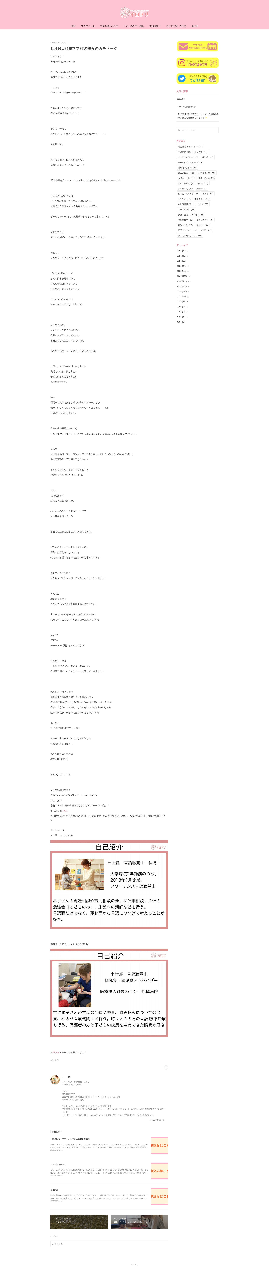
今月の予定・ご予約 (176, 26)
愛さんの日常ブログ (190, 235)
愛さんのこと (205, 219)
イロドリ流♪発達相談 (186, 106)
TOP (73, 26)
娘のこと (203, 225)
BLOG (195, 26)
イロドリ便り (186, 209)
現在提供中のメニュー (190, 146)
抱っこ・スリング (188, 193)
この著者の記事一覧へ (157, 1120)
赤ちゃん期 (185, 188)
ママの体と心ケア (109, 26)
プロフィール (88, 26)
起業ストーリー (187, 230)
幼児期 (207, 193)
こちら (65, 810)
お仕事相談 (185, 204)
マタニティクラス (58, 1164)
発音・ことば (206, 178)
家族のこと (185, 225)
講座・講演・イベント (191, 214)
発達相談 (184, 152)
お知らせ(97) (54, 1060)
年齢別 (202, 183)
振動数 (207, 157)
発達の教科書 (185, 183)
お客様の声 (185, 219)
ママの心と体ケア (188, 157)
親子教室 (201, 152)
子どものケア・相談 (134, 26)
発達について (207, 172)
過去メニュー (186, 172)
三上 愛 (66, 1076)
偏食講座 (54, 1189)
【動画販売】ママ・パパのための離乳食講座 (70, 1138)
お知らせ (201, 204)
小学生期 (184, 198)
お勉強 (205, 230)
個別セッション (187, 167)
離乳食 (202, 188)
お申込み (54, 1052)
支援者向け (155, 26)
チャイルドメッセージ (190, 162)
